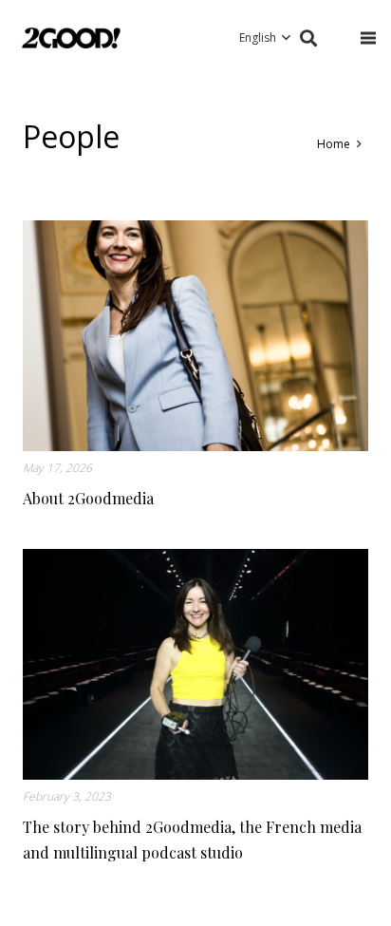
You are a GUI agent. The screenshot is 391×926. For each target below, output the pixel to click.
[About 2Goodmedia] (195, 335)
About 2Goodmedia (88, 498)
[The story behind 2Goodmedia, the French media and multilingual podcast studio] (195, 664)
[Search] (308, 38)
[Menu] (368, 38)
